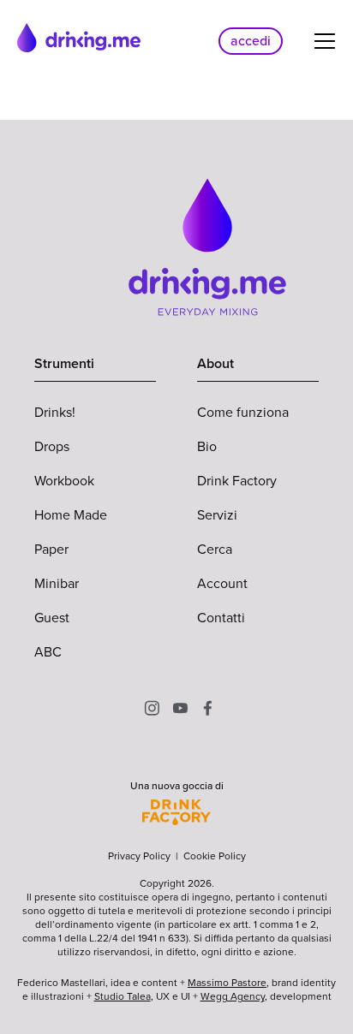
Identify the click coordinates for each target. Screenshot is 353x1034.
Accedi (250, 41)
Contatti (221, 617)
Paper (51, 549)
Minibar (56, 583)
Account (222, 583)
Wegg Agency (232, 996)
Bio (207, 446)
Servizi (217, 515)
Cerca (214, 549)
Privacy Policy (139, 856)
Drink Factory (237, 480)
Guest (51, 617)
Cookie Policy (214, 856)
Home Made (70, 515)
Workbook (64, 480)
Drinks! (54, 412)
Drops (51, 446)
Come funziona (243, 412)
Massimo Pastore (227, 982)
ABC (48, 652)
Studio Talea (122, 996)
